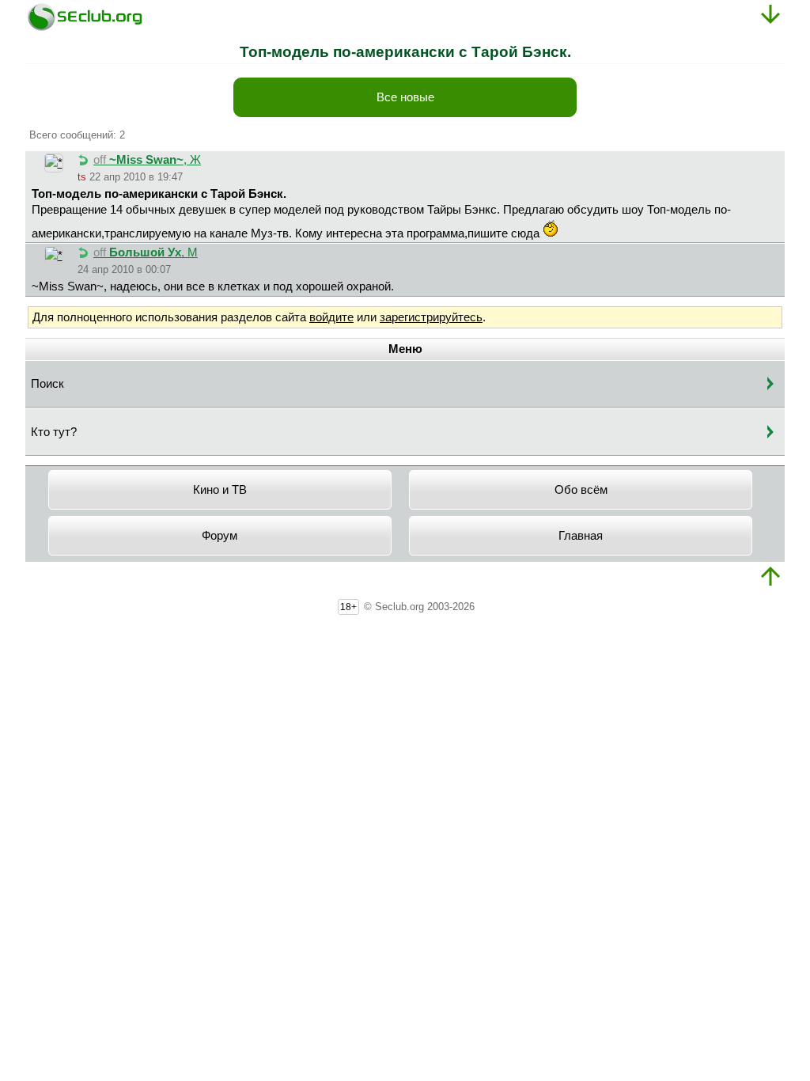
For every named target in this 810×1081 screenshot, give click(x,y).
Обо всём (581, 490)
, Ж (147, 160)
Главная (580, 535)
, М (145, 252)
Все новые (405, 97)
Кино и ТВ (220, 490)
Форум (219, 535)
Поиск (47, 383)
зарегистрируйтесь (431, 317)
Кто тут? (54, 432)
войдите (331, 317)
